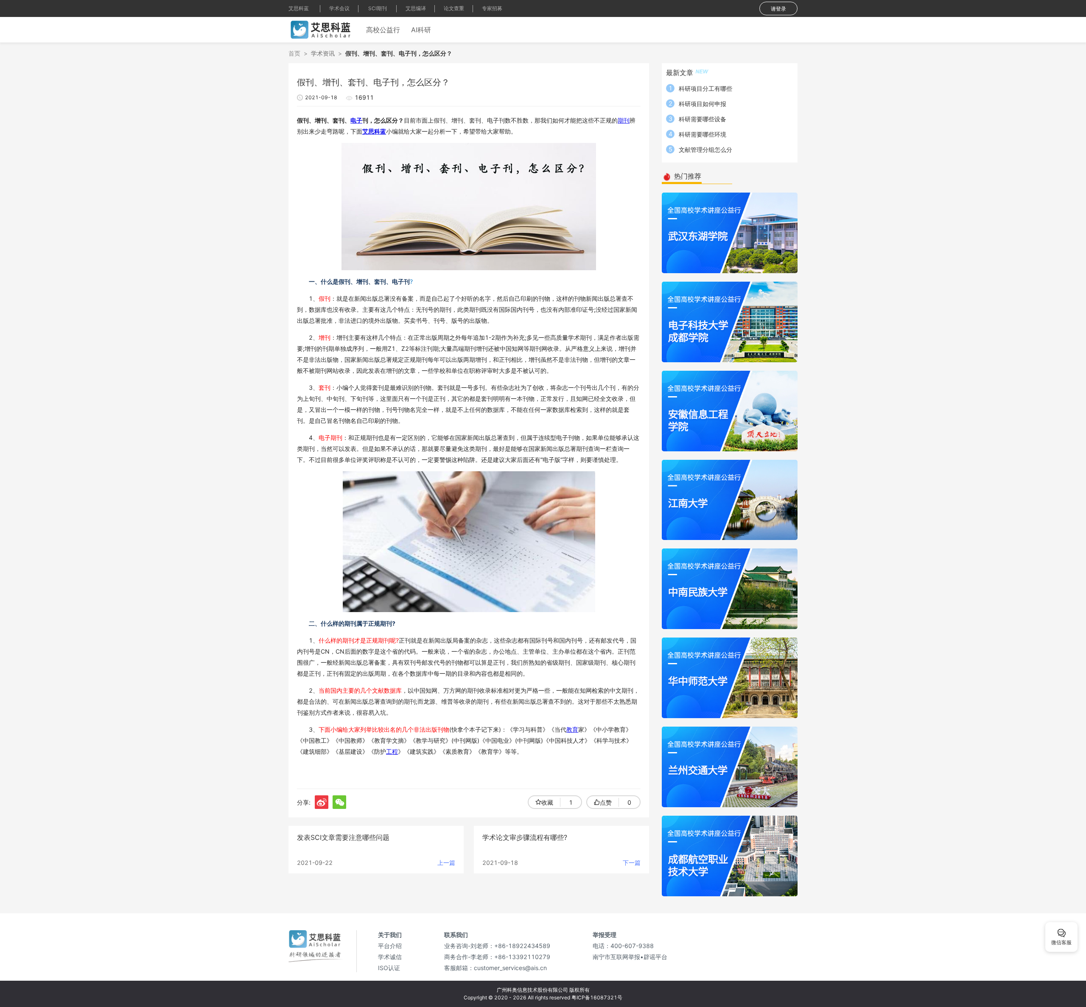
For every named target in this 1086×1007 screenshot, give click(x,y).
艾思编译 (416, 8)
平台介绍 (390, 945)
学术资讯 (323, 53)
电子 (356, 120)
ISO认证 (389, 967)
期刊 (624, 120)
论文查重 (454, 8)
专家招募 (492, 8)
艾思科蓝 (298, 8)
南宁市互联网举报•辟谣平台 (630, 956)
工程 (392, 751)
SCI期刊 (377, 8)
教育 (572, 729)
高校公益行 (383, 29)
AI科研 (421, 29)
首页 (294, 53)
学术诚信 (390, 956)
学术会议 (339, 8)
